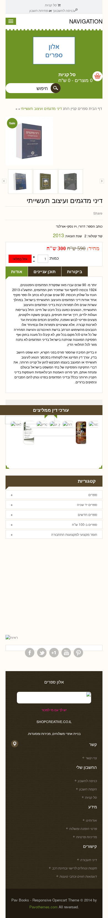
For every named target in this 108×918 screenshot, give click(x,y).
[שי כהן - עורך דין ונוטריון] (41, 424)
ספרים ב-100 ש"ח (84, 524)
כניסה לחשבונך (63, 10)
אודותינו (91, 820)
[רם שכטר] (93, 424)
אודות (16, 271)
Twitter (42, 652)
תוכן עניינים (45, 271)
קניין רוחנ (70, 108)
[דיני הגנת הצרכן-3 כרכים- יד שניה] (20, 181)
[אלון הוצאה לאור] (54, 51)
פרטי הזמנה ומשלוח (83, 828)
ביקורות (74, 271)
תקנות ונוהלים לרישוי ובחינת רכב (74, 868)
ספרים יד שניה (87, 504)
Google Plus (54, 652)
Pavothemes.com (43, 906)
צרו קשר (91, 757)
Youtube (66, 652)
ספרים (83, 108)
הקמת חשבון (88, 789)
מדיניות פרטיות (86, 836)
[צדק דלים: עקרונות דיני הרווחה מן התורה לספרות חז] (45, 181)
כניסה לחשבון (87, 780)
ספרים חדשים (87, 514)
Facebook (29, 652)
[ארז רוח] (67, 424)
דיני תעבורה (88, 859)
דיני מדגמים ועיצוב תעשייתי (41, 108)
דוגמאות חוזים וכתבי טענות (78, 876)
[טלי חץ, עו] (54, 424)
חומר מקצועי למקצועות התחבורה (74, 534)
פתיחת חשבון (38, 10)
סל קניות (51, 4)
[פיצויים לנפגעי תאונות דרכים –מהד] (70, 181)
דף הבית (95, 108)
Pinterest (78, 652)
